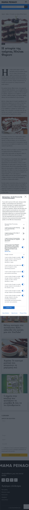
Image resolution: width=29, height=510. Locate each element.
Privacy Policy (23, 313)
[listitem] (14, 224)
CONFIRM (9, 307)
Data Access (14, 313)
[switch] (23, 228)
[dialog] (14, 255)
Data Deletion (5, 313)
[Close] (26, 197)
